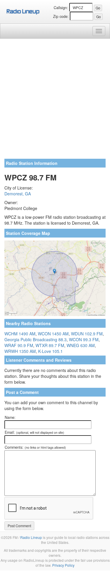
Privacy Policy (63, 565)
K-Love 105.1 (50, 351)
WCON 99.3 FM (84, 339)
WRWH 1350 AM (20, 351)
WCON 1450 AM (53, 334)
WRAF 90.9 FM (18, 345)
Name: (10, 417)
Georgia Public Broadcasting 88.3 (35, 339)
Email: (34, 432)
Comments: (35, 447)
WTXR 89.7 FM (49, 345)
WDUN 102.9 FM (87, 334)
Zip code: (61, 16)
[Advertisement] (55, 101)
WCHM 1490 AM (19, 334)
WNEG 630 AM (81, 345)
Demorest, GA (17, 194)
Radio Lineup (31, 537)
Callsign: (61, 7)
